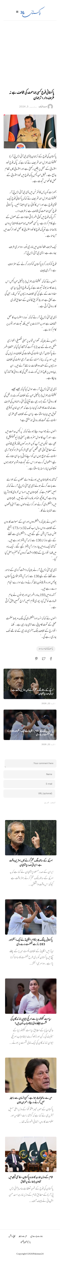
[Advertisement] (30, 51)
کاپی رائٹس (12, 1236)
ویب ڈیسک (43, 107)
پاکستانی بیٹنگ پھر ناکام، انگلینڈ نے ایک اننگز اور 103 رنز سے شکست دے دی (30, 733)
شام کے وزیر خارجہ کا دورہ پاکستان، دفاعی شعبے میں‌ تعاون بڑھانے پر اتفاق (31, 1179)
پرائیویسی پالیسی (26, 1242)
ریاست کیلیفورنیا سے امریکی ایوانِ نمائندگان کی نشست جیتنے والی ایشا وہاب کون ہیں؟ (30, 1021)
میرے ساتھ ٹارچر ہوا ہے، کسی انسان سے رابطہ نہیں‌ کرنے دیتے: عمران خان (31, 1100)
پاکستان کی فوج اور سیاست (46, 649)
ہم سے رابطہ (23, 1236)
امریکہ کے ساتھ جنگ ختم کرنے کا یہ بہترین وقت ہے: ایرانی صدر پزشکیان (32, 692)
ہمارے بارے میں (36, 1236)
